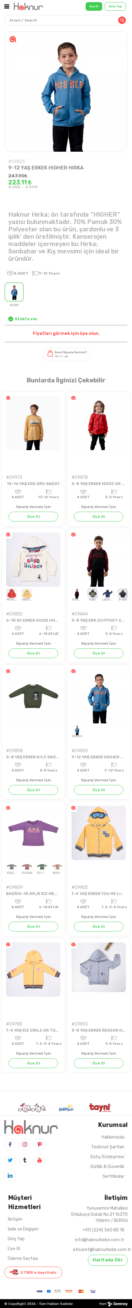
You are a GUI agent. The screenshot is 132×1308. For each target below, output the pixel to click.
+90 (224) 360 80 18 (103, 1230)
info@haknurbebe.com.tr (99, 1239)
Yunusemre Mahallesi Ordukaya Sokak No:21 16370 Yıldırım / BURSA (99, 1214)
